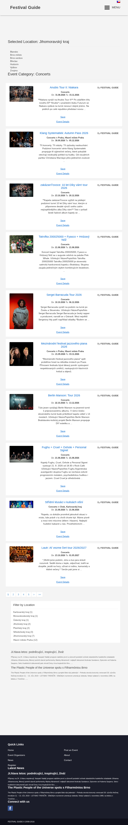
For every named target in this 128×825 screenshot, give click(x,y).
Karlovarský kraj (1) (22, 612)
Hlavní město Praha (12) (25, 640)
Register (12, 765)
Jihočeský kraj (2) (22, 624)
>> (39, 594)
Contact (68, 760)
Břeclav (13, 61)
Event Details (62, 121)
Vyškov (13, 67)
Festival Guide (25, 7)
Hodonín (14, 64)
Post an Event (71, 750)
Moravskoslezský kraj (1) (25, 616)
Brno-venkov (16, 58)
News (10, 760)
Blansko (14, 51)
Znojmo (14, 70)
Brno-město (16, 55)
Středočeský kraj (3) (23, 632)
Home (11, 750)
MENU (115, 7)
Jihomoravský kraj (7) (23, 636)
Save (62, 117)
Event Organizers (16, 755)
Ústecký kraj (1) (21, 620)
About (67, 755)
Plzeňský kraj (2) (21, 628)
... (72, 663)
